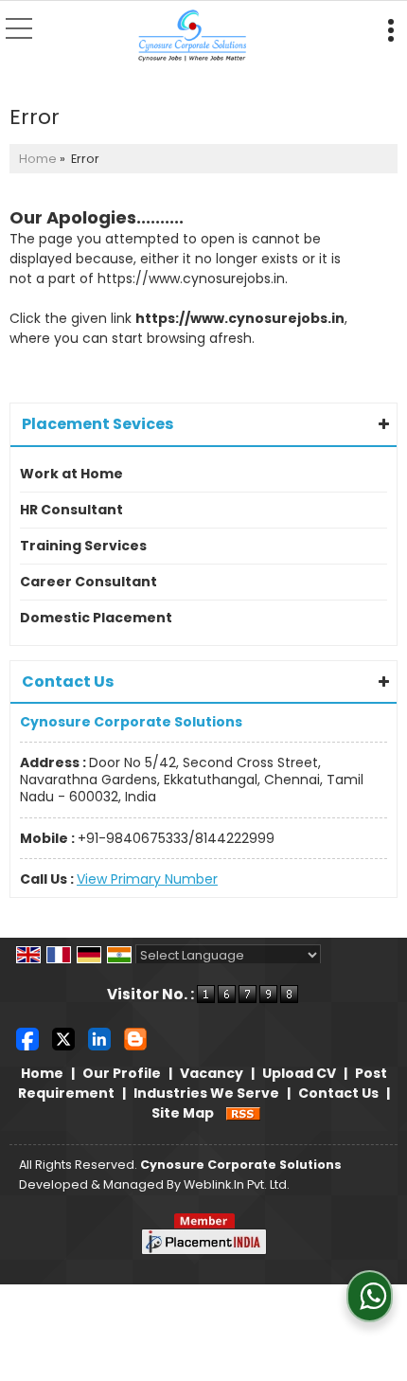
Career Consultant (88, 581)
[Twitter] (63, 1038)
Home (38, 159)
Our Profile (121, 1073)
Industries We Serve (206, 1093)
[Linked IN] (99, 1038)
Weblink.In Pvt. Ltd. (237, 1184)
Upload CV (299, 1073)
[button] (147, 879)
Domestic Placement (96, 617)
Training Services (83, 545)
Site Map (182, 1112)
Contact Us (338, 1093)
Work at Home (71, 473)
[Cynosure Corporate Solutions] (192, 36)
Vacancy (211, 1073)
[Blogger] (135, 1038)
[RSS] (243, 1112)
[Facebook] (27, 1038)
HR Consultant (71, 509)
